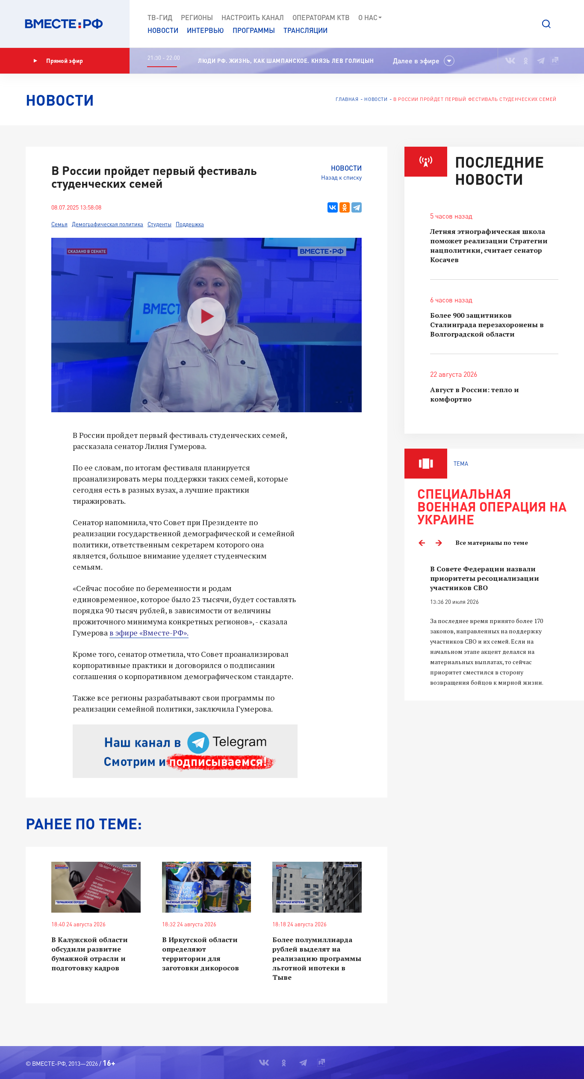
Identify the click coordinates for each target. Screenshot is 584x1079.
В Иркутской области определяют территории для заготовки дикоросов (200, 954)
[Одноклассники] (344, 207)
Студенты (159, 224)
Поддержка (190, 224)
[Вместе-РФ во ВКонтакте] (510, 60)
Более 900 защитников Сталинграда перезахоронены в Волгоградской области (487, 324)
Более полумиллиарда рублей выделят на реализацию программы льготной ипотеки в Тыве (316, 958)
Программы (254, 30)
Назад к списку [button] (341, 177)
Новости (162, 30)
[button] (546, 24)
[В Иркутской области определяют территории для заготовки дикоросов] (206, 887)
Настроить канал (252, 17)
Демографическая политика (107, 224)
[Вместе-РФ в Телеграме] (541, 60)
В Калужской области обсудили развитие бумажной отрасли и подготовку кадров (89, 954)
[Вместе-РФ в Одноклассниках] (526, 60)
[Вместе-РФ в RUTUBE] (554, 60)
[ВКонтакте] (332, 207)
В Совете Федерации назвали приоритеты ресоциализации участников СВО (484, 578)
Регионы (197, 17)
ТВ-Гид (159, 17)
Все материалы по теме (492, 542)
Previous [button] (421, 542)
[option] (494, 626)
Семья (59, 224)
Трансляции (305, 30)
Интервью (205, 30)
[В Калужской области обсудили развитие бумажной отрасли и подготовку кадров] (96, 887)
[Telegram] (356, 207)
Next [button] (438, 542)
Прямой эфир (64, 60)
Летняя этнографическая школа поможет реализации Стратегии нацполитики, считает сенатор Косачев (489, 245)
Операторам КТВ (321, 17)
